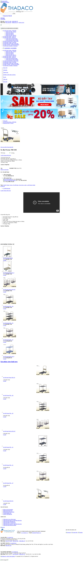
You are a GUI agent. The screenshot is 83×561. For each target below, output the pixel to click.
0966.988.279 (15, 21)
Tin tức (4, 77)
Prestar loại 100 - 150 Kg (11, 31)
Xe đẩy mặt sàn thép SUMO (11, 38)
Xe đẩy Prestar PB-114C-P (8, 356)
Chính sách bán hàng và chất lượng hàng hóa (12, 520)
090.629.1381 (15, 541)
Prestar (7, 185)
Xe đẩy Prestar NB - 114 (8, 447)
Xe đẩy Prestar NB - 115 (8, 465)
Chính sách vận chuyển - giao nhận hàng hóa (12, 524)
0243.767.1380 (8, 21)
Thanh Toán (5, 72)
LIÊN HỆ (5, 79)
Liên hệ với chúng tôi (7, 514)
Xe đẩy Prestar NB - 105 (8, 323)
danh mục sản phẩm (14, 28)
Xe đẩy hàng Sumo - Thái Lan (9, 37)
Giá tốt (4, 185)
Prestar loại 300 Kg (10, 34)
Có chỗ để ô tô (10, 537)
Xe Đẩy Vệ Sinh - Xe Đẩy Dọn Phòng (11, 44)
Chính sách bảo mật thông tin (9, 521)
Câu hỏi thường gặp (7, 513)
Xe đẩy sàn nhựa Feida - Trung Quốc (10, 41)
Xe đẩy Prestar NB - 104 (8, 306)
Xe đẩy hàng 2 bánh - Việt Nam (9, 42)
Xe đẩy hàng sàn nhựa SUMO (12, 40)
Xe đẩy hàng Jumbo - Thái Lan (9, 36)
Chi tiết (4, 260)
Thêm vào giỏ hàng (4, 169)
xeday (25, 185)
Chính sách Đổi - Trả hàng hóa (9, 522)
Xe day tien (21, 185)
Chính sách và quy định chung (9, 519)
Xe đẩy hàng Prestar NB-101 (9, 377)
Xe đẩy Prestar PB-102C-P (8, 272)
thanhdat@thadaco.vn (36, 532)
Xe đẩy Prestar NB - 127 (8, 339)
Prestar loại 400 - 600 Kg (11, 35)
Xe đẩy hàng (15, 185)
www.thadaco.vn (24, 532)
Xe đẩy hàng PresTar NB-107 (9, 289)
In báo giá (3, 186)
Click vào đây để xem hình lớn (7, 147)
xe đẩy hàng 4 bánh (31, 185)
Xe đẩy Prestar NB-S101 (6, 190)
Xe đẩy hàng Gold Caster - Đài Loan (10, 43)
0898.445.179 (15, 22)
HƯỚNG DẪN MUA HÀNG (9, 74)
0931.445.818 (8, 22)
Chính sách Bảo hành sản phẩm (9, 525)
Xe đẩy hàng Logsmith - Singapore (10, 45)
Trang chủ (5, 67)
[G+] (74, 532)
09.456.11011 (21, 22)
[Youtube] (80, 532)
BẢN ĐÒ (5, 81)
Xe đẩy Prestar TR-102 (8, 258)
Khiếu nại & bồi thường (8, 509)
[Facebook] (68, 532)
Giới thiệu (5, 70)
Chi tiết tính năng (6, 188)
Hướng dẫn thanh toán (7, 510)
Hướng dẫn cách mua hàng (8, 511)
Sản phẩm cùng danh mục (9, 361)
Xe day (11, 185)
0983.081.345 (8, 545)
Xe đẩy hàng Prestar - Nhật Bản (9, 30)
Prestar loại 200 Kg (10, 33)
